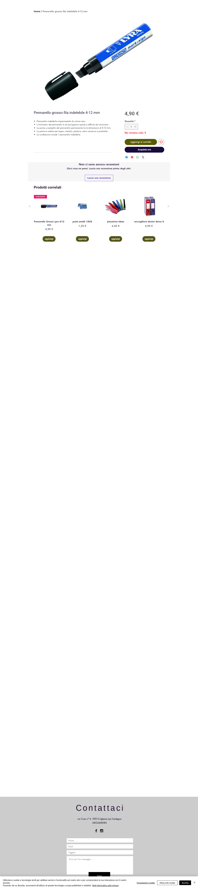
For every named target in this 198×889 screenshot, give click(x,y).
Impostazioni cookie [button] (146, 882)
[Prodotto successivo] (168, 206)
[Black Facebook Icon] (96, 831)
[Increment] (136, 126)
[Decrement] (127, 126)
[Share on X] (143, 157)
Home (37, 11)
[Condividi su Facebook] (126, 157)
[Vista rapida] (82, 206)
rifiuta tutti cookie (167, 882)
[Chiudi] (194, 883)
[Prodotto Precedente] (29, 206)
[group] (99, 218)
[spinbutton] (131, 126)
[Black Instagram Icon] (102, 831)
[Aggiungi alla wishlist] (161, 142)
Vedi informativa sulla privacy (105, 885)
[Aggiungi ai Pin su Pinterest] (132, 157)
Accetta (185, 882)
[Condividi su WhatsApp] (137, 157)
